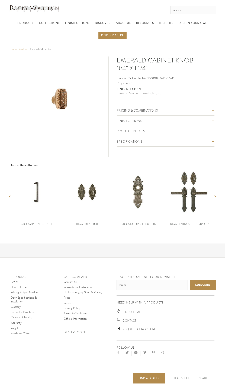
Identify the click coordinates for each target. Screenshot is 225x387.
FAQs (14, 282)
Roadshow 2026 (20, 333)
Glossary (16, 307)
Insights (15, 328)
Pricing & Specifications (25, 292)
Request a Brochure (22, 312)
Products (23, 49)
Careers (68, 303)
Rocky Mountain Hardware (34, 8)
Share (203, 378)
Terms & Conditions (75, 313)
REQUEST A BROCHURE (139, 329)
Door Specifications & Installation (24, 299)
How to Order (19, 287)
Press (67, 298)
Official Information (75, 319)
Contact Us (71, 282)
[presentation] (10, 195)
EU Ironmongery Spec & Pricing (83, 292)
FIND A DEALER (133, 312)
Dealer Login (74, 332)
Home (14, 49)
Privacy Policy (72, 308)
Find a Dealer (149, 378)
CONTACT (129, 321)
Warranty (16, 323)
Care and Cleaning (21, 317)
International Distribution (78, 287)
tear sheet (181, 378)
